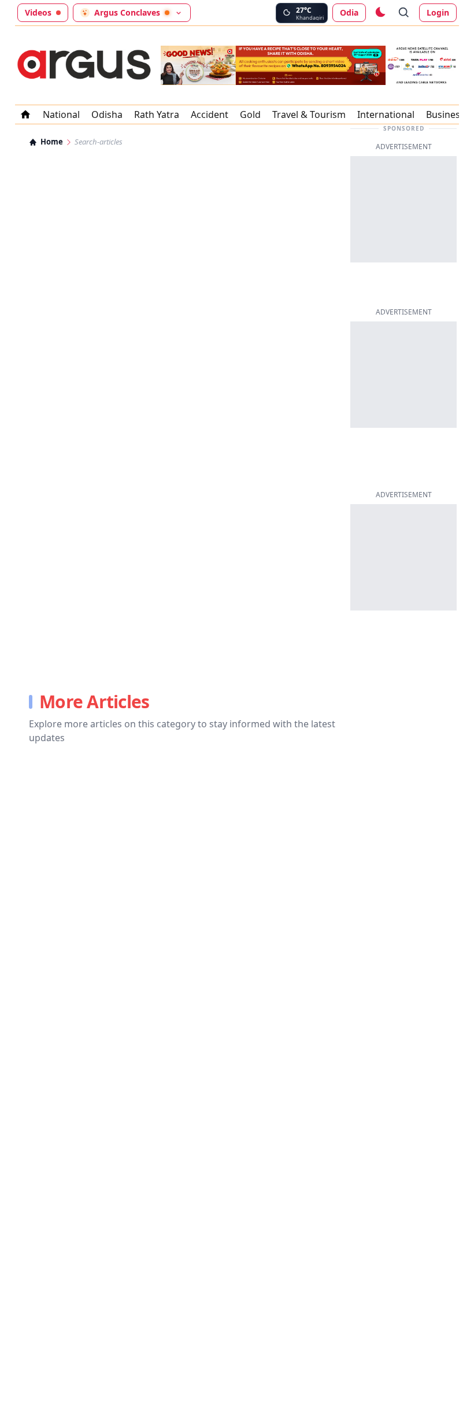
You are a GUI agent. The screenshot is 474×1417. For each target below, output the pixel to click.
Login (438, 12)
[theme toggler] (380, 12)
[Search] (404, 12)
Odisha (107, 114)
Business (445, 114)
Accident (209, 114)
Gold (250, 114)
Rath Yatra (156, 114)
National (61, 114)
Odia (349, 12)
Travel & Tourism (309, 114)
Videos (38, 12)
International (385, 114)
